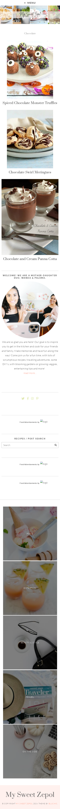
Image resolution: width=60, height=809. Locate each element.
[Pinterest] (37, 399)
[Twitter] (23, 399)
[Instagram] (32, 399)
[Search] (55, 445)
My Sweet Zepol (30, 794)
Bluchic (53, 804)
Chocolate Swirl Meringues (30, 172)
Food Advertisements (28, 422)
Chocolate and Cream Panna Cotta (30, 259)
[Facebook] (28, 399)
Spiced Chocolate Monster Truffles (30, 103)
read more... (30, 373)
